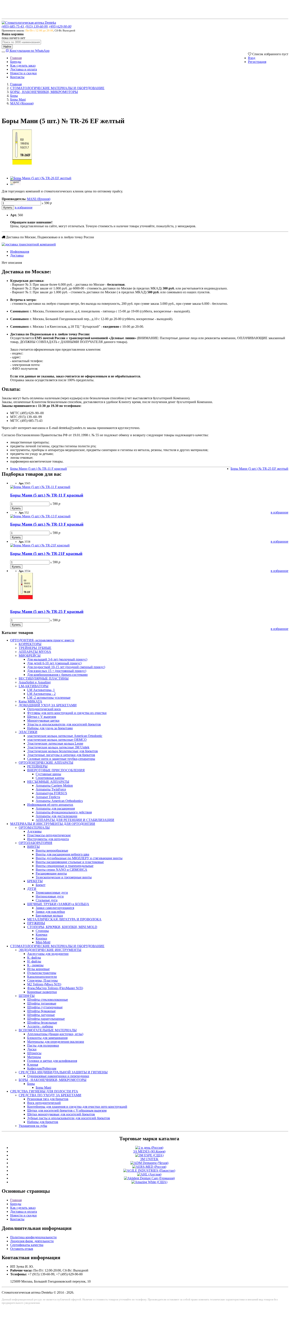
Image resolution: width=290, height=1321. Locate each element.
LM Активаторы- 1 (41, 690)
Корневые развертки (42, 992)
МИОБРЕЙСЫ (30, 655)
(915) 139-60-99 (36, 26)
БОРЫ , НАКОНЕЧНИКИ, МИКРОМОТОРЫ (44, 92)
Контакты (17, 77)
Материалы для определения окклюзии (55, 1041)
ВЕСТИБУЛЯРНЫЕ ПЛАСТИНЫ (44, 678)
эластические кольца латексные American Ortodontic (64, 736)
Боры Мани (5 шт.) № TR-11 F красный (38, 468)
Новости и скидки (23, 73)
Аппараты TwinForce (51, 789)
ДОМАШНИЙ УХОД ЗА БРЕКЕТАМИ (48, 705)
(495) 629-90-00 (60, 26)
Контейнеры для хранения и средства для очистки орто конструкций (77, 1106)
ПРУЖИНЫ (36, 923)
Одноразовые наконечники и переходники (58, 1076)
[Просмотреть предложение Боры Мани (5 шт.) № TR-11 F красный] (40, 487)
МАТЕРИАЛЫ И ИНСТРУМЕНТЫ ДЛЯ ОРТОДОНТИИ (52, 824)
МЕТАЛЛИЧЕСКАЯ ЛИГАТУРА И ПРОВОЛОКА (64, 919)
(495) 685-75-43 (13, 26)
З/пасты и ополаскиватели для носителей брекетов (64, 724)
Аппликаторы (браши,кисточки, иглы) (55, 1034)
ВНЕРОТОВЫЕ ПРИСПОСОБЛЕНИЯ (56, 770)
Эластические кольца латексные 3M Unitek (58, 747)
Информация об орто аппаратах (50, 804)
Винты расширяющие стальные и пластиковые (70, 862)
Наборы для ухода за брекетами (50, 728)
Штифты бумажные (41, 1011)
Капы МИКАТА (30, 701)
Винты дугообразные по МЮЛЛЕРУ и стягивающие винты (79, 858)
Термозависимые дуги (52, 892)
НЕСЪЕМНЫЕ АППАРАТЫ (48, 781)
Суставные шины (48, 774)
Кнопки (41, 938)
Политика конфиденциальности (33, 1237)
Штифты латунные (41, 1015)
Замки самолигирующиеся (55, 908)
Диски (32, 1049)
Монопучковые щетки (43, 720)
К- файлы (34, 957)
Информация (19, 251)
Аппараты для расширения (55, 808)
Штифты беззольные (42, 1022)
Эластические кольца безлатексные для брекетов (62, 751)
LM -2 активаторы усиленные (48, 697)
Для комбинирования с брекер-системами (57, 674)
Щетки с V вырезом (41, 716)
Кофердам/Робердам (41, 1068)
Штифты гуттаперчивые (45, 1007)
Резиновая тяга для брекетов (47, 1099)
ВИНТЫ (33, 846)
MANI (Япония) (22, 103)
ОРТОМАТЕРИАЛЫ (34, 827)
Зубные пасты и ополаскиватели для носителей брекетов (68, 1118)
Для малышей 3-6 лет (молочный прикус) (57, 659)
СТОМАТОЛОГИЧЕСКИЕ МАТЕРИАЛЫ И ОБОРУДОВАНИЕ (57, 88)
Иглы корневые (38, 969)
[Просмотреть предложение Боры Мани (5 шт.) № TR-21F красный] (40, 545)
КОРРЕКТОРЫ (30, 644)
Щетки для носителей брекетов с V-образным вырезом (67, 1110)
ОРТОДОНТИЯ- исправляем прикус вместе (42, 640)
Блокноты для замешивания (47, 1038)
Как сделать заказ (22, 65)
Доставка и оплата (23, 69)
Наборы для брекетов (42, 1122)
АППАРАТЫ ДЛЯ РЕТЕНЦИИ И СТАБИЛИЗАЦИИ (75, 820)
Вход (251, 58)
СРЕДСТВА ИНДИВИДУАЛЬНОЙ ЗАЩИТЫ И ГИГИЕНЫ (63, 1072)
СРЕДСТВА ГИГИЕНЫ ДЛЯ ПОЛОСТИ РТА (44, 1091)
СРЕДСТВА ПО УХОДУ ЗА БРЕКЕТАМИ (50, 1095)
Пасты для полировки (43, 1045)
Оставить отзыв (21, 1248)
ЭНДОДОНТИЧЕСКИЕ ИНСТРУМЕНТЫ (50, 950)
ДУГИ (31, 889)
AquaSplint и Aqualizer (35, 682)
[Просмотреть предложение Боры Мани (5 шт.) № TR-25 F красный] (26, 603)
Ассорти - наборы (40, 1026)
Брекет (40, 885)
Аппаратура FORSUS (51, 793)
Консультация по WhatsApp (29, 50)
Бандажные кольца (49, 915)
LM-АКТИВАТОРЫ (33, 686)
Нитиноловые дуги (50, 896)
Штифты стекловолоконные (47, 999)
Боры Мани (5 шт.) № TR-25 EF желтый (259, 468)
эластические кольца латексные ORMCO (57, 739)
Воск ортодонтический (44, 1103)
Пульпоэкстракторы (41, 973)
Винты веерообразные (52, 850)
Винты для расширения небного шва (62, 854)
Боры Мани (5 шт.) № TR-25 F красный (46, 611)
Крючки (41, 934)
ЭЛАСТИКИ (28, 732)
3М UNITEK (149, 1159)
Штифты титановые (41, 1003)
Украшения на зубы (33, 1126)
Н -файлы (34, 961)
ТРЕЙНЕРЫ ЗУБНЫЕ (35, 648)
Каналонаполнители (42, 976)
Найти (7, 46)
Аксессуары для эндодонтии (48, 953)
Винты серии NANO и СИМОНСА (61, 869)
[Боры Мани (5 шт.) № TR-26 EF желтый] (23, 171)
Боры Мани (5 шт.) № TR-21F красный (46, 553)
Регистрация (257, 62)
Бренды (15, 62)
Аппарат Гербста (48, 797)
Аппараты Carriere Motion (54, 785)
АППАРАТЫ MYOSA (35, 651)
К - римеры (35, 965)
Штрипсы (34, 1053)
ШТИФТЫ (27, 996)
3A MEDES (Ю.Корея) (149, 1151)
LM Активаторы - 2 (41, 694)
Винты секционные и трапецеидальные (64, 866)
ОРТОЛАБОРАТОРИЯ (35, 843)
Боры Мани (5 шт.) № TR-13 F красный (46, 524)
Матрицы (34, 1057)
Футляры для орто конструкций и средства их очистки (67, 713)
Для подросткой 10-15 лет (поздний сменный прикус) (66, 667)
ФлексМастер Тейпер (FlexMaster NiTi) (55, 988)
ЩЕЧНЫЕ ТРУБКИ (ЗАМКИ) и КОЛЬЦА (58, 904)
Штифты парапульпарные (46, 1018)
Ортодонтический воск (44, 709)
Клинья (32, 1064)
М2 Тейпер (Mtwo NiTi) (44, 984)
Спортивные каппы (50, 778)
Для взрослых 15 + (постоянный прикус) (56, 671)
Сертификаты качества (26, 1245)
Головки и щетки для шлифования (52, 1061)
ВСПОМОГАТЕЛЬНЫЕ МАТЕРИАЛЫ (48, 1030)
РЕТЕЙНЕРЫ (37, 766)
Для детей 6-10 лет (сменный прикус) (54, 663)
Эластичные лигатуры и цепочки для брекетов (61, 755)
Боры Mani (18, 99)
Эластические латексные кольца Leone (55, 743)
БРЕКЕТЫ (35, 881)
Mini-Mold (43, 942)
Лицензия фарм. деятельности (32, 1241)
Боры (14, 95)
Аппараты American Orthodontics (59, 801)
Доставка (17, 255)
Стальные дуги (47, 900)
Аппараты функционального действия (64, 812)
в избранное (23, 207)
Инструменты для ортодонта (48, 839)
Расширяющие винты (51, 873)
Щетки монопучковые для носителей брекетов (61, 1114)
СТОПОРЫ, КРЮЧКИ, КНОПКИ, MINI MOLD (62, 927)
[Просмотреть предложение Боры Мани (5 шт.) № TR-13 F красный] (40, 516)
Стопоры (42, 931)
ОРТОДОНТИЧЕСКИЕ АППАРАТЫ (46, 762)
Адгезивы (34, 831)
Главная (16, 58)
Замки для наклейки (50, 911)
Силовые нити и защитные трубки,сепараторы (61, 759)
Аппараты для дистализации (56, 816)
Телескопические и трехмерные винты (64, 877)
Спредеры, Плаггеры (42, 980)
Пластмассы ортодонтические (49, 835)
